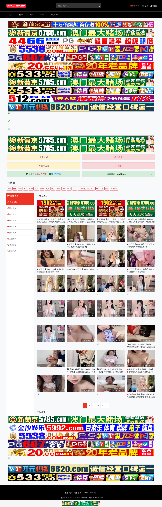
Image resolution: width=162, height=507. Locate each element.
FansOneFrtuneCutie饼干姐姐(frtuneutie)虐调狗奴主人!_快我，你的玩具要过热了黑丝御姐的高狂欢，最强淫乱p (141, 345)
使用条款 (68, 493)
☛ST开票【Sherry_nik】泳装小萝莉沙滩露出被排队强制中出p (50, 270)
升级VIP (54, 14)
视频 (21, 14)
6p (38, 319)
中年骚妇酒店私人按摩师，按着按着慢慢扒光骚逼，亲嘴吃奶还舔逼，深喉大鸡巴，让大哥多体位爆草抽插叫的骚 (51, 220)
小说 (42, 14)
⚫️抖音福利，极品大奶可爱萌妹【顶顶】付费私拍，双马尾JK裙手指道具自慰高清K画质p (110, 370)
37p (98, 344)
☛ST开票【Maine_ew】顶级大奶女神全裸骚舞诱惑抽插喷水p (81, 245)
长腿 (58, 188)
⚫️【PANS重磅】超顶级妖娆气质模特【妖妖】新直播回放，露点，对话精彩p (81, 370)
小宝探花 (99, 188)
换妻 (107, 188)
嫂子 (42, 188)
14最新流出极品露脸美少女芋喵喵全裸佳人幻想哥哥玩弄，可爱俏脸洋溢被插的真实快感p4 (81, 220)
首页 (10, 14)
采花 (74, 188)
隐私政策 (77, 493)
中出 (64, 188)
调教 (20, 188)
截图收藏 (37, 174)
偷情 (9, 188)
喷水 (69, 188)
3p (98, 269)
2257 (86, 493)
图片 (32, 14)
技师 (36, 188)
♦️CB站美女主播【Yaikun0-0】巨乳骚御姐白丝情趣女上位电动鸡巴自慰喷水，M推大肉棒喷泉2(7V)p (141, 395)
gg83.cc (121, 174)
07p (38, 394)
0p (38, 244)
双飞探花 (114, 188)
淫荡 (53, 188)
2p (98, 244)
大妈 (47, 188)
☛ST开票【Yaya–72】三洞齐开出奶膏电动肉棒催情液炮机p (140, 245)
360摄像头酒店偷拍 (86, 188)
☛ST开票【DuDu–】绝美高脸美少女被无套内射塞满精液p (140, 270)
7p (98, 319)
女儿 (25, 188)
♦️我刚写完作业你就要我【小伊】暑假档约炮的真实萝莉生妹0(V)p (140, 370)
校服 (15, 188)
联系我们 (93, 493)
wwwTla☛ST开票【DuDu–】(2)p (80, 269)
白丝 (31, 188)
